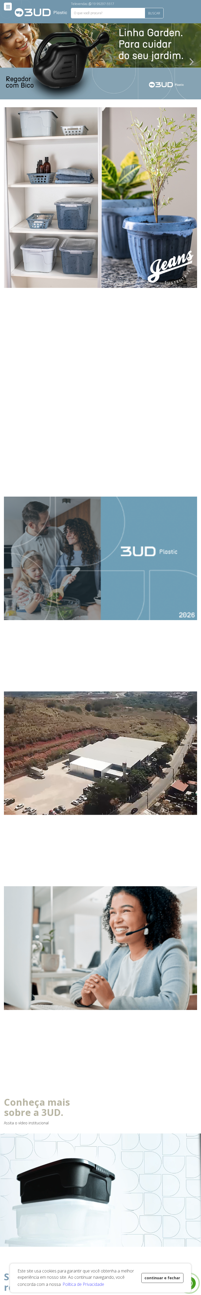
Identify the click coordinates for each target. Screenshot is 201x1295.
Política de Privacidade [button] (83, 1284)
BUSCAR (154, 13)
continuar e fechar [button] (162, 1277)
